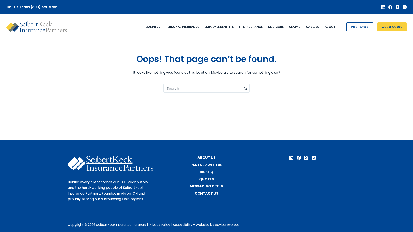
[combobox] (202, 88)
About (330, 27)
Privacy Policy (159, 224)
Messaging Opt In (206, 186)
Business (153, 27)
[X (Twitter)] (397, 7)
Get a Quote (392, 26)
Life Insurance (251, 27)
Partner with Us (206, 165)
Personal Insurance (182, 27)
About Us (206, 158)
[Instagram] (405, 7)
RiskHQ (206, 172)
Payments (359, 26)
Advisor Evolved (227, 224)
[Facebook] (390, 7)
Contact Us (206, 193)
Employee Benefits (219, 27)
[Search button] (245, 88)
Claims (295, 27)
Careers (312, 27)
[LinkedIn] (383, 7)
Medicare (276, 27)
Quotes (206, 179)
